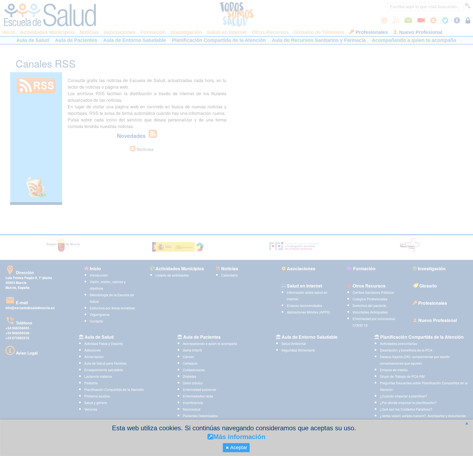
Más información (239, 436)
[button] (466, 424)
